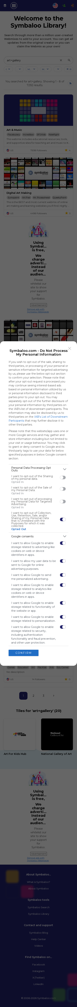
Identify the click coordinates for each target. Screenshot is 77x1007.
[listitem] (38, 469)
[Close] (69, 348)
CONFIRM (24, 653)
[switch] (63, 477)
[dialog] (38, 503)
